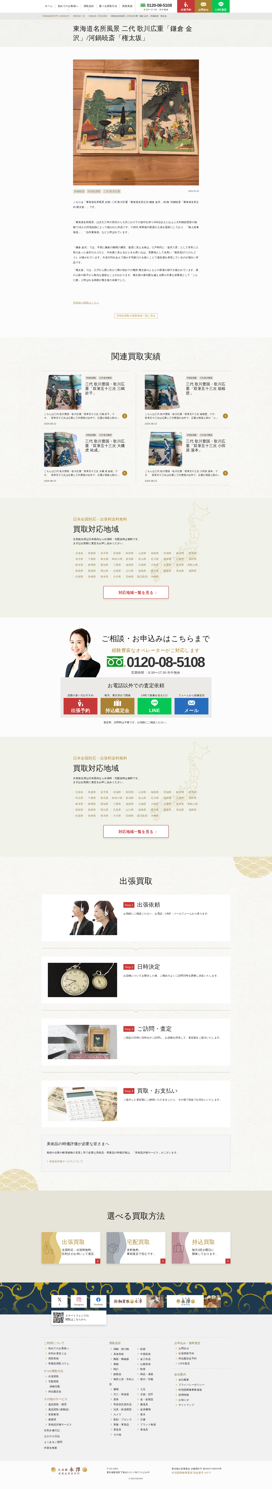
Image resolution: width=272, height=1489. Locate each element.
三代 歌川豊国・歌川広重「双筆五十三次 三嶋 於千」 (105, 388)
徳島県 (142, 570)
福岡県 (193, 570)
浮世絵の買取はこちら (86, 302)
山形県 (142, 553)
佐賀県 (79, 576)
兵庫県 (167, 564)
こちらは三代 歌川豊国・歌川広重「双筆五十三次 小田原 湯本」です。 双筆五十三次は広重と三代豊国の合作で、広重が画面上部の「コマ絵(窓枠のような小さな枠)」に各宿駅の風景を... (181, 475)
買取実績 (127, 6)
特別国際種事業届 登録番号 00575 (191, 1472)
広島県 (117, 570)
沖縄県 (155, 576)
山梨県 (180, 559)
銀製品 (117, 1374)
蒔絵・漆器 (146, 1374)
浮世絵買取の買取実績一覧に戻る (136, 315)
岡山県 (104, 570)
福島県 (155, 553)
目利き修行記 (52, 1430)
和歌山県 (192, 564)
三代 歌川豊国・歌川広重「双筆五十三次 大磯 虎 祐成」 (105, 445)
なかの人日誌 (52, 1436)
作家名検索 (50, 1448)
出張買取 (53, 1376)
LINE (154, 710)
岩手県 (104, 553)
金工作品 (145, 1359)
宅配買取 (53, 1381)
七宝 (142, 1389)
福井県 (167, 559)
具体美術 (118, 1354)
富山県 (142, 559)
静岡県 (92, 564)
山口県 (130, 570)
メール (191, 710)
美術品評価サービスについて (66, 1161)
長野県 (193, 559)
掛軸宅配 (55, 1386)
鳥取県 (79, 570)
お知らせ (183, 1399)
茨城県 (167, 553)
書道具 (144, 1404)
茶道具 (117, 1429)
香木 (142, 1414)
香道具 (144, 1429)
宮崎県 (130, 576)
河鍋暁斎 (79, 191)
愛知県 (104, 564)
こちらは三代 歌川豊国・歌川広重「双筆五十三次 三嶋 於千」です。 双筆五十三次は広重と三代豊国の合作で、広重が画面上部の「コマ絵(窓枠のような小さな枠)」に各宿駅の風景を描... (80, 418)
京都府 (142, 564)
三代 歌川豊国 (105, 378)
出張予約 (186, 9)
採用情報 (183, 1394)
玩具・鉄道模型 (122, 1409)
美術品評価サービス (60, 1424)
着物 (116, 1364)
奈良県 (180, 564)
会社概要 (183, 1379)
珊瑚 (116, 1389)
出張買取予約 (186, 1353)
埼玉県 (79, 559)
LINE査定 (221, 9)
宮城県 (117, 553)
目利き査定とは (57, 1353)
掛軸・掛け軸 (121, 1349)
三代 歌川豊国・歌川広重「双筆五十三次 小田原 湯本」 (206, 445)
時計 (116, 1369)
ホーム (49, 6)
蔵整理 (52, 1419)
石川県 (155, 559)
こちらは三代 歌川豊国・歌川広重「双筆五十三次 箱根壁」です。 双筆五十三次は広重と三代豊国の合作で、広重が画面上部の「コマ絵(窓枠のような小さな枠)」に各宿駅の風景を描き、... (181, 418)
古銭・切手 (146, 1394)
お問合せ (203, 9)
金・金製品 (146, 1399)
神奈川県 (117, 559)
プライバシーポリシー (191, 1384)
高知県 (180, 570)
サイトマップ (186, 1405)
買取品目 (89, 6)
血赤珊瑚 (145, 1409)
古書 (142, 1419)
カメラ (117, 1414)
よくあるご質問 (53, 1442)
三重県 (117, 564)
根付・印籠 (146, 1379)
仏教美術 (145, 1364)
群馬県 (193, 553)
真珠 (116, 1399)
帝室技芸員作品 (122, 1404)
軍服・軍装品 (121, 1424)
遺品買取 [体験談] (58, 1409)
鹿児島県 (142, 576)
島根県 (92, 570)
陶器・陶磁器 (121, 1359)
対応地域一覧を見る (136, 593)
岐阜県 (79, 564)
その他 (117, 1434)
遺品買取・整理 (57, 1404)
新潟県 (130, 559)
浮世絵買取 (94, 191)
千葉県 (92, 559)
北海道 (79, 553)
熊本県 (104, 576)
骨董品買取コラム (58, 1363)
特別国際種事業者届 (190, 1389)
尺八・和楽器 (121, 1394)
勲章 (142, 1369)
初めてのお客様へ (68, 6)
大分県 (117, 576)
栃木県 (180, 553)
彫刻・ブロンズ (122, 1419)
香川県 (155, 570)
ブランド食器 (148, 1424)
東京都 (104, 559)
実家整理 (53, 1414)
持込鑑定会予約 (187, 1358)
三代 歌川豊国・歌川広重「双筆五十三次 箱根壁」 (206, 388)
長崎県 (92, 576)
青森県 (92, 553)
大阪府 (155, 564)
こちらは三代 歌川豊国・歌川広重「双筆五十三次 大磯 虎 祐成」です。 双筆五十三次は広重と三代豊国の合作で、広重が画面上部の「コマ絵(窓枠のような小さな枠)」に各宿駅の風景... (81, 475)
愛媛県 (167, 570)
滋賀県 (130, 564)
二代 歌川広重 (112, 191)
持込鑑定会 (117, 710)
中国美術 (145, 1354)
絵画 (142, 1349)
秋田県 (130, 553)
